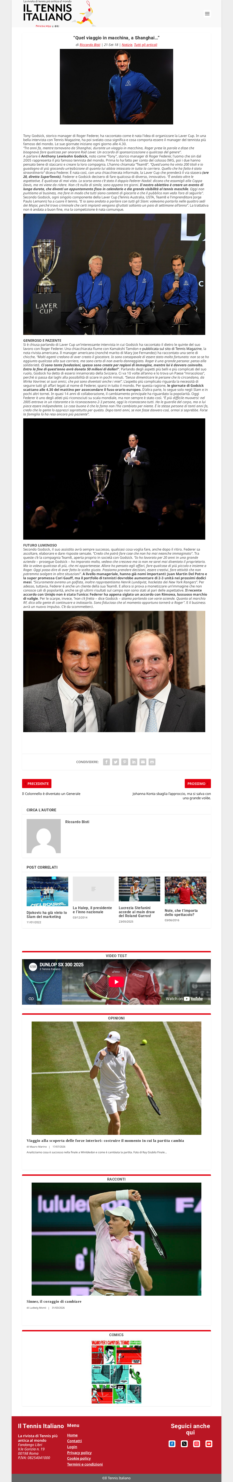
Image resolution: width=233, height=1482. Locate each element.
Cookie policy (79, 1458)
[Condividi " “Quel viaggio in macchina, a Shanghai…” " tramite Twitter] (115, 761)
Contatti (74, 1440)
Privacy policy (79, 1452)
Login (72, 1446)
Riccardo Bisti (90, 44)
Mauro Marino (38, 1146)
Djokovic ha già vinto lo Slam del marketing (47, 914)
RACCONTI (116, 1179)
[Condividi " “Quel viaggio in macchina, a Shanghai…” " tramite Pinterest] (124, 761)
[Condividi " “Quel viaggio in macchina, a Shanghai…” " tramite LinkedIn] (133, 761)
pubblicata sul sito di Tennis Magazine (172, 348)
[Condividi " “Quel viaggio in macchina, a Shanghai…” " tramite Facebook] (106, 761)
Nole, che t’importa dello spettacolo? (181, 912)
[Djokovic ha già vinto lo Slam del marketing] (47, 891)
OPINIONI (116, 1018)
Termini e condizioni (85, 1464)
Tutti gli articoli (145, 44)
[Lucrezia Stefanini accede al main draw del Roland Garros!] (139, 889)
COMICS (116, 1335)
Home (72, 1435)
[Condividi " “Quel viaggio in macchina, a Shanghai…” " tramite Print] (152, 761)
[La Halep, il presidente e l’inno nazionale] (93, 889)
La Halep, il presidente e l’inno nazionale (92, 910)
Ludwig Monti (38, 1307)
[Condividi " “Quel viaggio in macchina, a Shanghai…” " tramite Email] (142, 761)
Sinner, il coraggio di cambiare (54, 1301)
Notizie (127, 44)
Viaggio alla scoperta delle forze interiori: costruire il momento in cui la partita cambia (106, 1140)
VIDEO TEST (116, 956)
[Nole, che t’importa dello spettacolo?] (185, 890)
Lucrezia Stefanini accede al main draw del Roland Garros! (137, 912)
